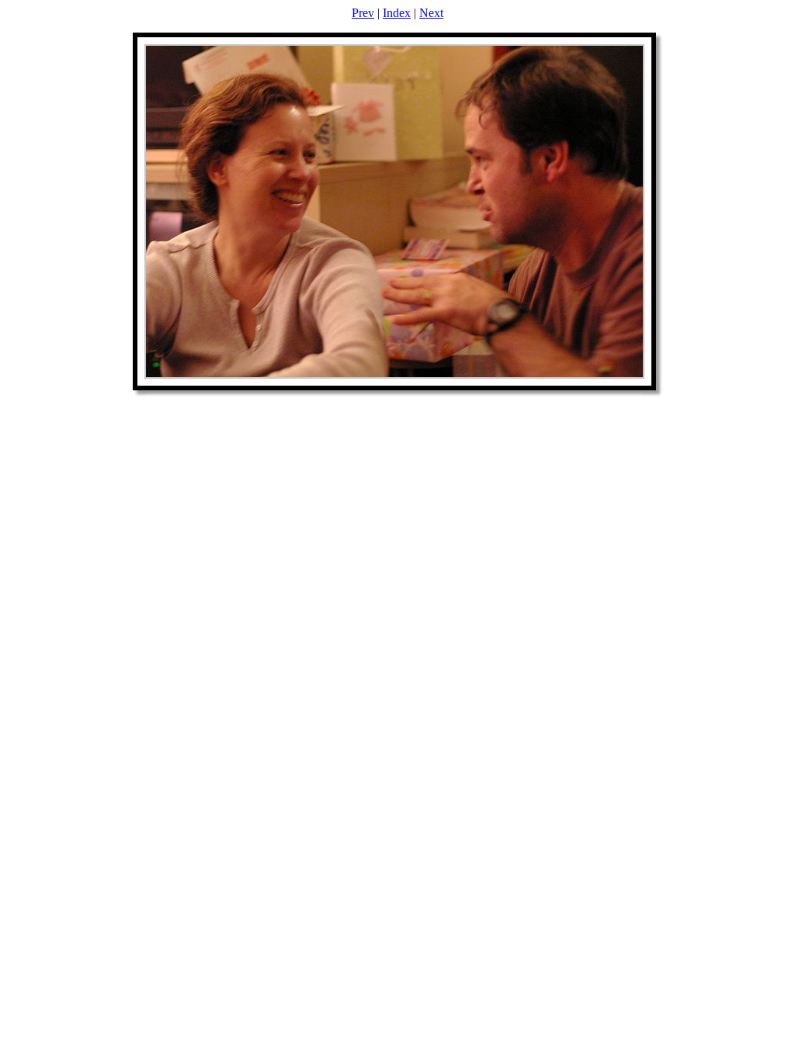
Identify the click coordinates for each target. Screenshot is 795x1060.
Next (431, 12)
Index (397, 12)
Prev (363, 12)
